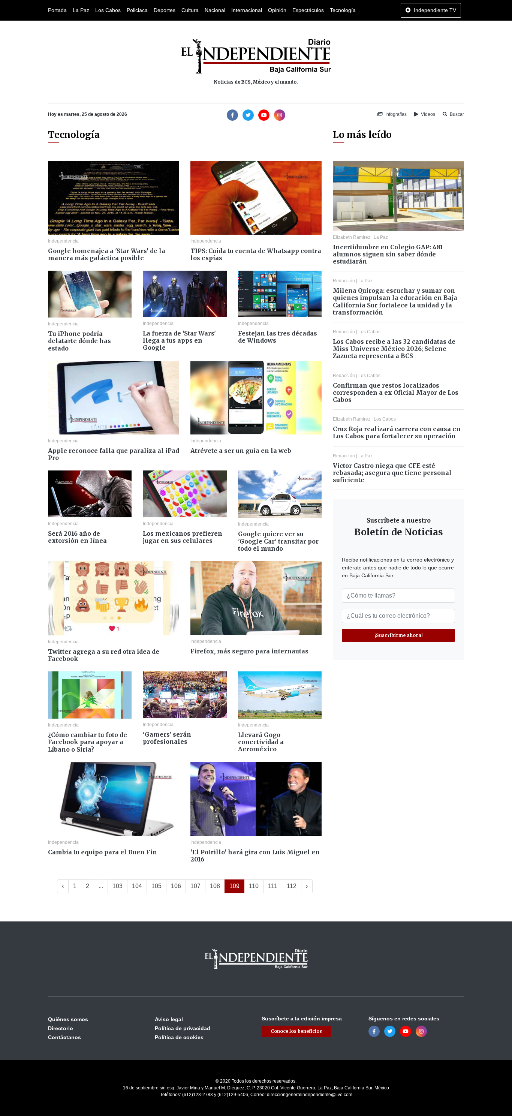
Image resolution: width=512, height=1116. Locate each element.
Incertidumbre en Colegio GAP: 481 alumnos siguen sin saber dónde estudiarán (388, 254)
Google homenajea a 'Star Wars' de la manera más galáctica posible (106, 254)
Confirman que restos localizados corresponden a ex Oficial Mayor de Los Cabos (395, 392)
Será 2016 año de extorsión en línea (77, 537)
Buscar (456, 114)
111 (272, 886)
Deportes (164, 10)
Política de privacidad (182, 1028)
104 (137, 886)
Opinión (277, 10)
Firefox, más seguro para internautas (249, 651)
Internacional (246, 10)
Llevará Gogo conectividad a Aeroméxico (261, 742)
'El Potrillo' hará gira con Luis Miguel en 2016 (255, 855)
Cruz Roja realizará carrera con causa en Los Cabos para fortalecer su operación (397, 432)
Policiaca (137, 10)
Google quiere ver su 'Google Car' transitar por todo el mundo (278, 541)
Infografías (395, 114)
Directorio (60, 1028)
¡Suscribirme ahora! (398, 635)
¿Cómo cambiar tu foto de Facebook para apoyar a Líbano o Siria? (87, 742)
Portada (57, 10)
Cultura (190, 10)
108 (215, 886)
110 (254, 886)
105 (156, 886)
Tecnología (343, 10)
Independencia (63, 241)
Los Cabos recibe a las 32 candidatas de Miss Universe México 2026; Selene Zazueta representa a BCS (394, 349)
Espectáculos (308, 10)
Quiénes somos (68, 1019)
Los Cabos (108, 10)
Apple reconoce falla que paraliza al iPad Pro (113, 454)
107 (195, 886)
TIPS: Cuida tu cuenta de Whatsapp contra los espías (255, 254)
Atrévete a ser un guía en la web (240, 450)
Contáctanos (64, 1037)
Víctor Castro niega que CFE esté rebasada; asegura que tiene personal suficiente (392, 473)
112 (291, 886)
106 (176, 886)
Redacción (344, 280)
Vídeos (427, 114)
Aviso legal (169, 1019)
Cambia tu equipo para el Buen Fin (102, 852)
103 (117, 886)
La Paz (81, 10)
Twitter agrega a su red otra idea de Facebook (103, 655)
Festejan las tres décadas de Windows (277, 337)
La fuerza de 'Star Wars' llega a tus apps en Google (179, 340)
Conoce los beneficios (296, 1031)
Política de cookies (179, 1037)
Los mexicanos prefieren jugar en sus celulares (182, 537)
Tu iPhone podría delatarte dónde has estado (79, 341)
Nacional (215, 10)
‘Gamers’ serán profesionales (167, 738)
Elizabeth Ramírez (351, 237)
